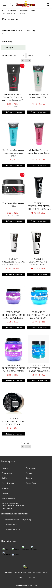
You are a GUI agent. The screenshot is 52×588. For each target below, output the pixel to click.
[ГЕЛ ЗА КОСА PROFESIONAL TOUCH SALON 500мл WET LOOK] (38, 349)
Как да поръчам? (9, 498)
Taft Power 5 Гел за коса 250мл (13, 204)
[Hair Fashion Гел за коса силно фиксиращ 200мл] (38, 133)
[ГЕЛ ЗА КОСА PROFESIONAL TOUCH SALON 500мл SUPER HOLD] (13, 349)
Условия (5, 488)
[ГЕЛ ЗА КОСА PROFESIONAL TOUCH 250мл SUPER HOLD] (13, 295)
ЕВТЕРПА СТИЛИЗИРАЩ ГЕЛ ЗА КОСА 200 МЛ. (13, 421)
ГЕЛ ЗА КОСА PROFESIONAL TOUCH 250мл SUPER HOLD (13, 315)
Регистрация (31, 468)
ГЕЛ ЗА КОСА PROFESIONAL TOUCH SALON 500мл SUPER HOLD (13, 368)
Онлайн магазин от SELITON (26, 585)
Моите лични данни (27, 577)
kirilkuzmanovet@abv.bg (21, 520)
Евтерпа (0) (7, 41)
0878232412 (17, 525)
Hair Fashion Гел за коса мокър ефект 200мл (38, 95)
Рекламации (7, 473)
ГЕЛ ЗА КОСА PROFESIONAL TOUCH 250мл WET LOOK (38, 315)
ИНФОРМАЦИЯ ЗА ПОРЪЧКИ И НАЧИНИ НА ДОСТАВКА (13, 505)
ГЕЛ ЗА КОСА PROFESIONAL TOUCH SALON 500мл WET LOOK (38, 368)
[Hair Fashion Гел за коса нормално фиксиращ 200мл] (13, 133)
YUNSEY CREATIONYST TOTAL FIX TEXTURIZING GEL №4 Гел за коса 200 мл (13, 262)
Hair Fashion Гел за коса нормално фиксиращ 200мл (13, 153)
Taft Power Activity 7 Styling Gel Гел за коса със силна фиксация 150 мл (13, 97)
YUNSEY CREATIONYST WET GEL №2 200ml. (39, 262)
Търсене (29, 478)
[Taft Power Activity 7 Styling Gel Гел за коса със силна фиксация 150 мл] (13, 78)
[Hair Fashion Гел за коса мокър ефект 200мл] (38, 78)
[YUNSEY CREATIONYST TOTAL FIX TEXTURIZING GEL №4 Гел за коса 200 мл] (13, 242)
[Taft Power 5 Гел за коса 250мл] (13, 187)
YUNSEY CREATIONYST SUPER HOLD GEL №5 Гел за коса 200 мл (39, 206)
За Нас (4, 478)
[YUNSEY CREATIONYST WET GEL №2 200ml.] (38, 242)
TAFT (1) (31, 31)
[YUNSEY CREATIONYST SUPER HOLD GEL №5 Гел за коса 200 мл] (38, 187)
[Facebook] (5, 534)
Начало (5, 468)
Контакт (29, 473)
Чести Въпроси (8, 483)
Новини (5, 493)
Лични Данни (31, 483)
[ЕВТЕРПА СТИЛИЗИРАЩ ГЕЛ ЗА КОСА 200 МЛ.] (13, 402)
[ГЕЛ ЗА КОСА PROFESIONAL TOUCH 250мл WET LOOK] (38, 295)
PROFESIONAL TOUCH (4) (12, 32)
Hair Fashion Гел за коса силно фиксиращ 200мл (38, 151)
